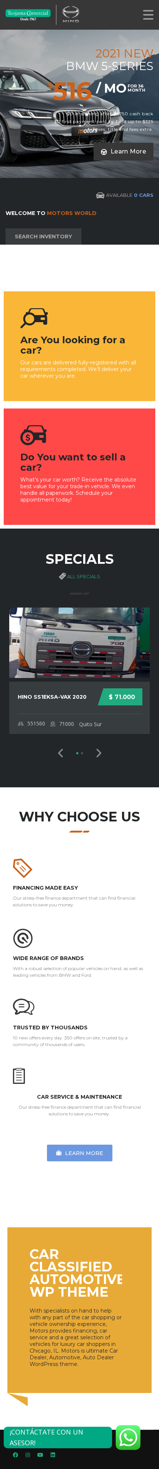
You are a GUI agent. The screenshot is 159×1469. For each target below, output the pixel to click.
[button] (61, 753)
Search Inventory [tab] (43, 236)
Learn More (127, 151)
